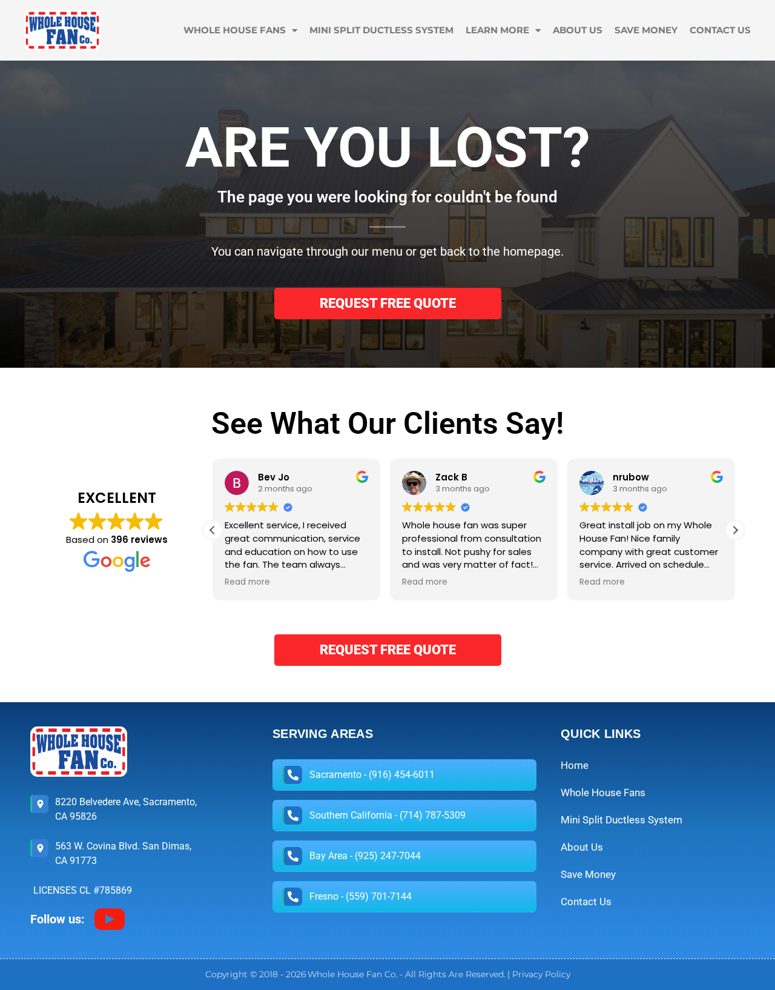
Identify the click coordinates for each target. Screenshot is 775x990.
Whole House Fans (234, 30)
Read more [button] (247, 582)
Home (575, 765)
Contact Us (720, 30)
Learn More (497, 30)
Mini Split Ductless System (381, 30)
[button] (735, 530)
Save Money (646, 30)
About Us (577, 30)
